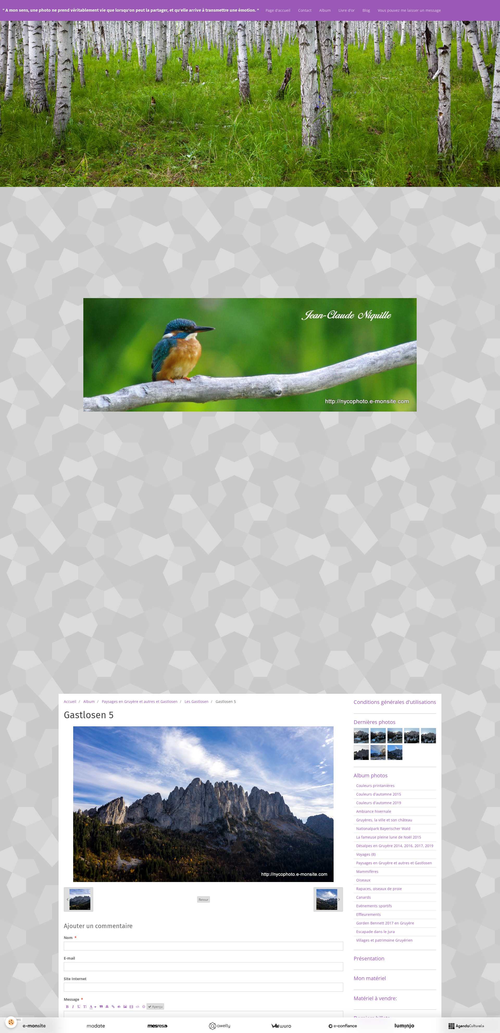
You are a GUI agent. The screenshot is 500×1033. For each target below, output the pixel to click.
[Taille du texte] (85, 1006)
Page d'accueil (278, 10)
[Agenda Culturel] (466, 1026)
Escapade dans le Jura (375, 931)
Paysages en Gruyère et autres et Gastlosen (140, 701)
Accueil (70, 701)
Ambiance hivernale (373, 811)
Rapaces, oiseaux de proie (379, 888)
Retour (203, 899)
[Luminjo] (404, 1026)
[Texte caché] (119, 1006)
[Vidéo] (131, 1006)
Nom (68, 937)
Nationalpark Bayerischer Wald (383, 828)
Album (325, 10)
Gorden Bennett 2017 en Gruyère (385, 923)
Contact (304, 10)
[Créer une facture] (281, 1026)
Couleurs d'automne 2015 (378, 794)
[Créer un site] (34, 1026)
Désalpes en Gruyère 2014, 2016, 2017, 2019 (394, 845)
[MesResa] (157, 1026)
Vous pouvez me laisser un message (409, 10)
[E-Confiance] (342, 1026)
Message (71, 999)
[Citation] (101, 1006)
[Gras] (67, 1006)
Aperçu (156, 1006)
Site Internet (75, 978)
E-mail (69, 958)
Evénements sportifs (374, 905)
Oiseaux (363, 880)
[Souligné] (79, 1006)
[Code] (137, 1006)
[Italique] (73, 1006)
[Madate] (95, 1026)
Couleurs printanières (375, 785)
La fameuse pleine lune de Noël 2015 (388, 837)
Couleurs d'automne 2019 (378, 802)
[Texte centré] (107, 1006)
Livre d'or (347, 10)
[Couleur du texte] (93, 1006)
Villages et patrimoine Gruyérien (384, 940)
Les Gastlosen (197, 701)
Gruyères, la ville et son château (384, 819)
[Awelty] (219, 1026)
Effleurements (368, 914)
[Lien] (113, 1006)
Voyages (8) (366, 854)
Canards (363, 897)
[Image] (125, 1006)
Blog (366, 10)
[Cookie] (11, 1022)
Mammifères (367, 871)
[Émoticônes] (144, 1006)
